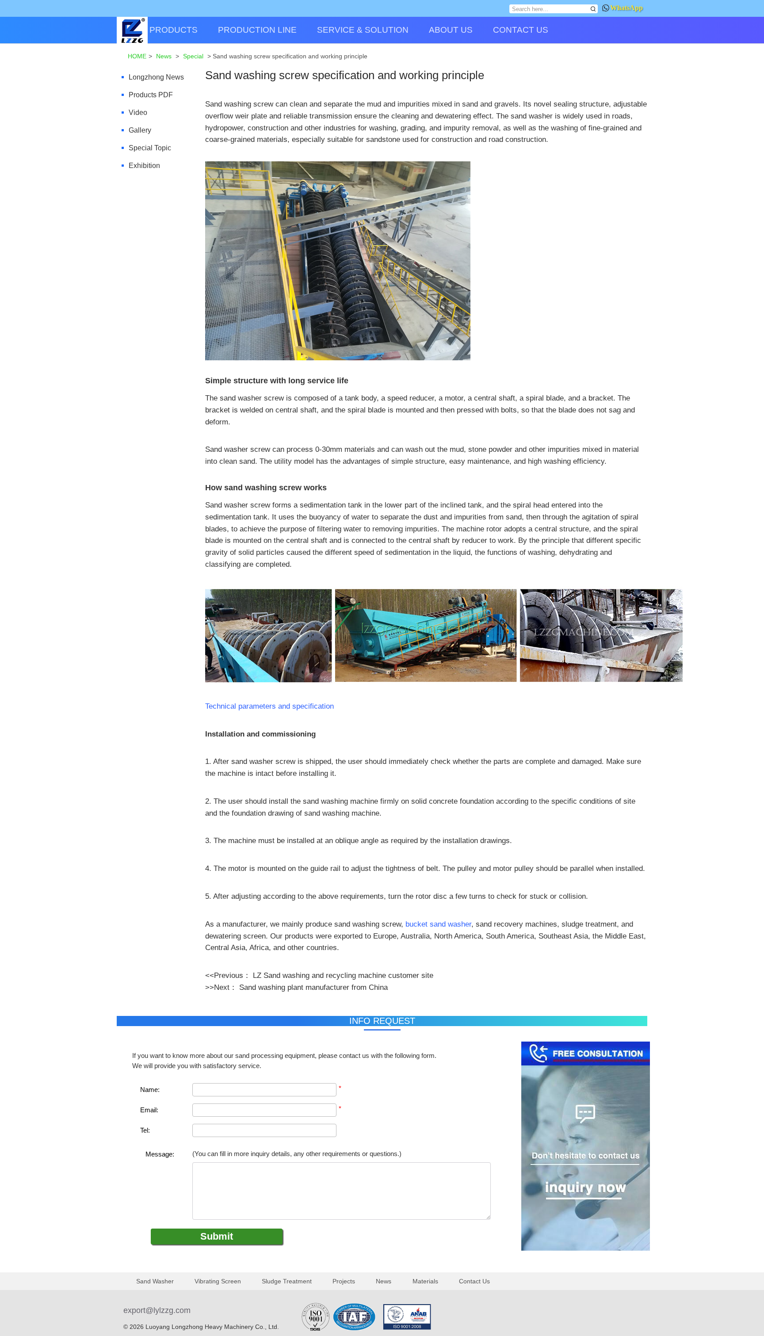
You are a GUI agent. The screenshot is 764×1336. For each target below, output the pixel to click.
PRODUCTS (173, 29)
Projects (343, 1281)
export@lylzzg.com (157, 1310)
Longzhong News (156, 77)
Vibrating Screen (218, 1281)
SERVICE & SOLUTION (363, 29)
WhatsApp (626, 8)
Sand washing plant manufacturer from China (313, 987)
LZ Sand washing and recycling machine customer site (343, 975)
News (383, 1281)
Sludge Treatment (287, 1281)
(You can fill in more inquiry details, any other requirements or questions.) (296, 1154)
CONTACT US (520, 29)
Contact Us (474, 1281)
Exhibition (144, 165)
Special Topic (150, 148)
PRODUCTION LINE (257, 29)
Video (138, 112)
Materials (425, 1281)
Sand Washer (155, 1281)
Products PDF (151, 95)
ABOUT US (451, 29)
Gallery (140, 130)
